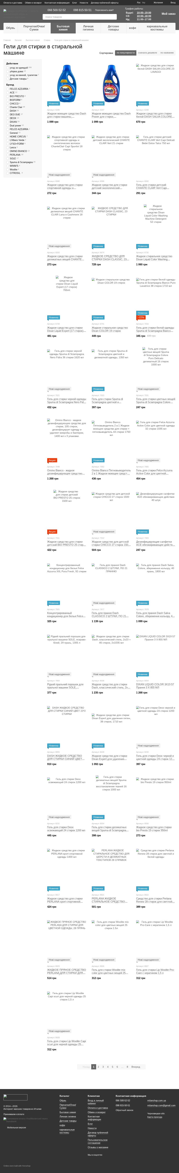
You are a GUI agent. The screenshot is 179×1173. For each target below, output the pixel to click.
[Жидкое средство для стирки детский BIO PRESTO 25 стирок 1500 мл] (67, 512)
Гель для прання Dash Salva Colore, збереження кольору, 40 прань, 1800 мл (155, 616)
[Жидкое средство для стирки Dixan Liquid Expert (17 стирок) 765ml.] (67, 297)
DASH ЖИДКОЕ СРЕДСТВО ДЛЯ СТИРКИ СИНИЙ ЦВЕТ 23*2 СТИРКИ (64, 759)
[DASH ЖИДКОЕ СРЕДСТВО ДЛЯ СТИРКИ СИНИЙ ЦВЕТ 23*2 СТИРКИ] (67, 726)
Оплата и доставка (12, 3)
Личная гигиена (88, 28)
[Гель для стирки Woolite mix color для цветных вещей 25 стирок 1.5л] (111, 940)
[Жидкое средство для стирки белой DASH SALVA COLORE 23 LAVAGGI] (156, 84)
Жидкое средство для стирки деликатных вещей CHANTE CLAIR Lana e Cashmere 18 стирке (65, 261)
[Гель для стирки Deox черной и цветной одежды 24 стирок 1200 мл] (156, 726)
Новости (84, 3)
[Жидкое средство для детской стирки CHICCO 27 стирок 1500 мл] (111, 512)
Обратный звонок (124, 1110)
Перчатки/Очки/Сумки (34, 28)
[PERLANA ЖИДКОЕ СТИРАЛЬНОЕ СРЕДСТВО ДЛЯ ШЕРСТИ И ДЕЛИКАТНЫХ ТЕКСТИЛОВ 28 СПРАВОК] (111, 868)
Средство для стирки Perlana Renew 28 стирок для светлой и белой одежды (155, 901)
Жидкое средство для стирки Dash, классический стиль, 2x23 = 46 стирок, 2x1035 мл (111, 687)
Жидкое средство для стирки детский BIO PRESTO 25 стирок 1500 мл (66, 544)
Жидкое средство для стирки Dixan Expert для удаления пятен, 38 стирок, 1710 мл (109, 759)
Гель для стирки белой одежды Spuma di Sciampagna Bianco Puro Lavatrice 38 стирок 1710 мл (155, 330)
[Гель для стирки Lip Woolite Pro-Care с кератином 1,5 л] (156, 940)
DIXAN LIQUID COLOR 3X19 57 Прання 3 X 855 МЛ (155, 686)
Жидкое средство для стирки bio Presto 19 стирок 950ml (153, 829)
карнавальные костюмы (157, 28)
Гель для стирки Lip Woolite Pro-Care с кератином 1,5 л (155, 971)
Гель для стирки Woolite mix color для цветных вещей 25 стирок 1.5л (109, 973)
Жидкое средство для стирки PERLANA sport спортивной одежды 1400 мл (65, 901)
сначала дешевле (147, 52)
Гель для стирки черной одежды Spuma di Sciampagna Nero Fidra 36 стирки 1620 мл (66, 402)
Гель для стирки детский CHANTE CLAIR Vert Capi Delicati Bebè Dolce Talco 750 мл (155, 188)
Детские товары (113, 28)
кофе (132, 27)
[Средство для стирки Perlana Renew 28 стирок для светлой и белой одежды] (156, 868)
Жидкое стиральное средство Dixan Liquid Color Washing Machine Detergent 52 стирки (154, 259)
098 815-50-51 (82, 10)
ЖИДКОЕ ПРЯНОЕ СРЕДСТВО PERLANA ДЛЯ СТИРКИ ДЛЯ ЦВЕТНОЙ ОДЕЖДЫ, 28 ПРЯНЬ (66, 974)
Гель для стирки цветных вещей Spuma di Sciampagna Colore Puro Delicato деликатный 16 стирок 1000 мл (155, 403)
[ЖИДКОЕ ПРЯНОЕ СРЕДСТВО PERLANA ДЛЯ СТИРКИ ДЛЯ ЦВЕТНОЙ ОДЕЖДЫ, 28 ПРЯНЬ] (67, 940)
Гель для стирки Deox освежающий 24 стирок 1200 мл (66, 829)
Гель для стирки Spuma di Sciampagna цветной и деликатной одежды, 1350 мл (109, 402)
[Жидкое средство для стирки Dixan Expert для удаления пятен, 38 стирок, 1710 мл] (111, 726)
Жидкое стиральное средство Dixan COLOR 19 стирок (110, 329)
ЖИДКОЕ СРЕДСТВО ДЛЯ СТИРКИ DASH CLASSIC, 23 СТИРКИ (109, 259)
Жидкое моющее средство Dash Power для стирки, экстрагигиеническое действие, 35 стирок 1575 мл (111, 118)
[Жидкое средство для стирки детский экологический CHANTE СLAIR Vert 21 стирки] (111, 155)
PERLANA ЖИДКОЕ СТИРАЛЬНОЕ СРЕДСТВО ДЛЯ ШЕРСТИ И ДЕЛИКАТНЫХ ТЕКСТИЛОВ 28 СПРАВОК (111, 903)
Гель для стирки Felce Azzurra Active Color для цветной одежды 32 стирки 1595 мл (154, 473)
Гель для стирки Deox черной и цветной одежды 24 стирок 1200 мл (155, 759)
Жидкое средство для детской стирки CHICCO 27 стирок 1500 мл (111, 544)
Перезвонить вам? (104, 10)
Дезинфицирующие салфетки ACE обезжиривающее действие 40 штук (155, 544)
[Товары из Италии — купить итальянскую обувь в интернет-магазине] (15, 1097)
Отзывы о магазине (98, 1147)
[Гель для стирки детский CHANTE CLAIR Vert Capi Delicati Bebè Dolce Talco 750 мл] (156, 155)
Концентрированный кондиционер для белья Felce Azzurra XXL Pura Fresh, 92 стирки (65, 617)
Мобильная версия (16, 1127)
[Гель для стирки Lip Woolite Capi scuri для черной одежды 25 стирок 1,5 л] (67, 1011)
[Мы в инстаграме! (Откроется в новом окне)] (132, 2)
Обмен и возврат (33, 3)
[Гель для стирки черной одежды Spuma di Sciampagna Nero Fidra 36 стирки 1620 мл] (67, 369)
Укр (143, 3)
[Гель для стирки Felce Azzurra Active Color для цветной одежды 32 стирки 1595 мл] (156, 440)
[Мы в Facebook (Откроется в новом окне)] (128, 2)
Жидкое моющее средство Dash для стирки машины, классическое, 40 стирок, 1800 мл (66, 118)
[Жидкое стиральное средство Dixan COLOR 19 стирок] (111, 297)
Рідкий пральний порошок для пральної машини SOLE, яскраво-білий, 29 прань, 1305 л (66, 687)
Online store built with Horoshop (16, 1166)
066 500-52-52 (57, 10)
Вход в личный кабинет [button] (96, 1102)
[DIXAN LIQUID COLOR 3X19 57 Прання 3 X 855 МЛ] (156, 654)
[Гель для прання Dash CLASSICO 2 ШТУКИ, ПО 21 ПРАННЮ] (111, 583)
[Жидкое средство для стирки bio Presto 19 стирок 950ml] (156, 797)
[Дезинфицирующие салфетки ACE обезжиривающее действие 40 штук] (156, 512)
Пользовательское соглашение (98, 1141)
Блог (74, 3)
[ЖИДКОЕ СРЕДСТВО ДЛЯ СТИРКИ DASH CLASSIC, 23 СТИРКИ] (111, 226)
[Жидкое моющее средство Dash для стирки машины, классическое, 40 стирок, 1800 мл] (67, 84)
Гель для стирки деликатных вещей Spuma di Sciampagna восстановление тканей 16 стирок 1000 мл (109, 832)
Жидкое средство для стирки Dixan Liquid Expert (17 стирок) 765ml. (65, 330)
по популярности (126, 52)
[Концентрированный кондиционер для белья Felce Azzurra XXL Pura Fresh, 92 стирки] (67, 583)
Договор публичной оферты (105, 3)
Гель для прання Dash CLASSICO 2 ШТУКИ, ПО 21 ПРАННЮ (109, 616)
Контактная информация (57, 3)
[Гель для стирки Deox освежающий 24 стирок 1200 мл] (67, 797)
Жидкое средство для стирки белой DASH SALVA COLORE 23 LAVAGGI (154, 116)
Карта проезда (154, 1117)
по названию (167, 52)
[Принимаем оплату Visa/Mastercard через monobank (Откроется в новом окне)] (28, 1120)
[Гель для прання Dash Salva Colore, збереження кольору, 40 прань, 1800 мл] (156, 583)
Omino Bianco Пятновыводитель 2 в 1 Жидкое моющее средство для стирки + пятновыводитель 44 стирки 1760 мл (111, 475)
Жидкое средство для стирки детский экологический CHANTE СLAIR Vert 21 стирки (110, 188)
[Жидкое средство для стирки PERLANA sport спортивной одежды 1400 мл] (67, 868)
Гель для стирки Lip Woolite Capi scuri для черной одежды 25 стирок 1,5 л (66, 1044)
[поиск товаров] (114, 17)
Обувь (10, 27)
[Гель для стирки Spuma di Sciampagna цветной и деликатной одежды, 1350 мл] (111, 369)
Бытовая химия (63, 28)
